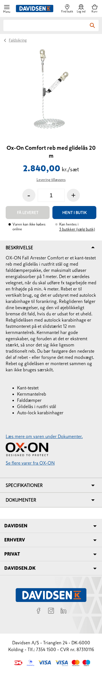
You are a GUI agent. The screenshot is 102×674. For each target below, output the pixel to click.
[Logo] (34, 8)
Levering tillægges (51, 179)
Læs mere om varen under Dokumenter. (44, 436)
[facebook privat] (38, 611)
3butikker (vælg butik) (77, 229)
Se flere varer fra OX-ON (30, 463)
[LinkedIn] (63, 611)
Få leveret (28, 212)
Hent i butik (74, 212)
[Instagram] (51, 611)
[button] (6, 8)
